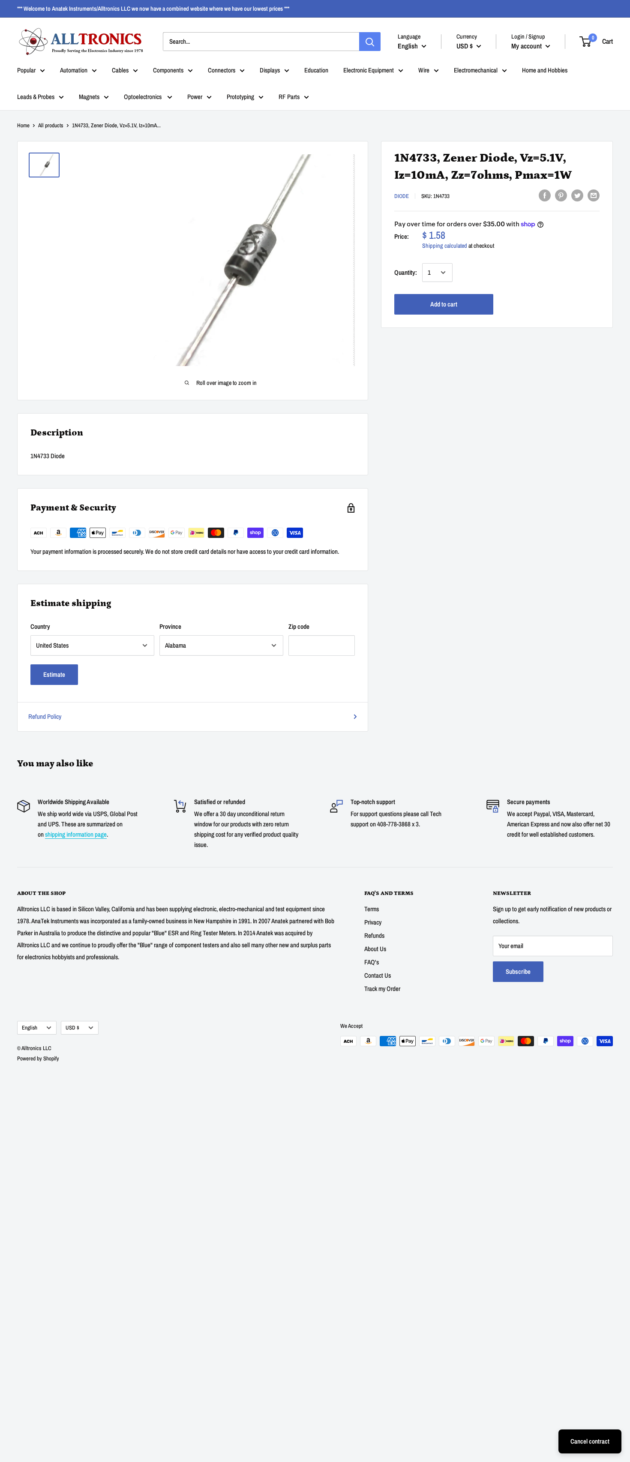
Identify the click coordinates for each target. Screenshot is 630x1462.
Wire (423, 70)
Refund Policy (44, 716)
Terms (371, 908)
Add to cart (443, 304)
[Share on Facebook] (545, 195)
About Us (375, 948)
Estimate (54, 674)
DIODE (401, 196)
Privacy (372, 922)
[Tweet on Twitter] (577, 195)
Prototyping (240, 96)
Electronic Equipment (368, 70)
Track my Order (382, 988)
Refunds (374, 935)
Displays (270, 70)
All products (50, 125)
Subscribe (518, 971)
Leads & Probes (35, 96)
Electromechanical (476, 70)
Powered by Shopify (38, 1058)
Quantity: (405, 272)
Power (194, 96)
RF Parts (289, 96)
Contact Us (377, 975)
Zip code (298, 626)
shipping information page (76, 834)
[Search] (370, 41)
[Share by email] (594, 195)
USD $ (72, 1027)
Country (40, 626)
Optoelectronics (143, 96)
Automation (73, 70)
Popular (26, 70)
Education (316, 70)
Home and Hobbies (544, 70)
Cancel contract (589, 1441)
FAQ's (371, 962)
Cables (120, 70)
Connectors (221, 70)
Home (23, 125)
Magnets (89, 96)
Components (168, 70)
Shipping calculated (444, 245)
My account (527, 45)
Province (170, 626)
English (29, 1027)
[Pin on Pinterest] (561, 195)
